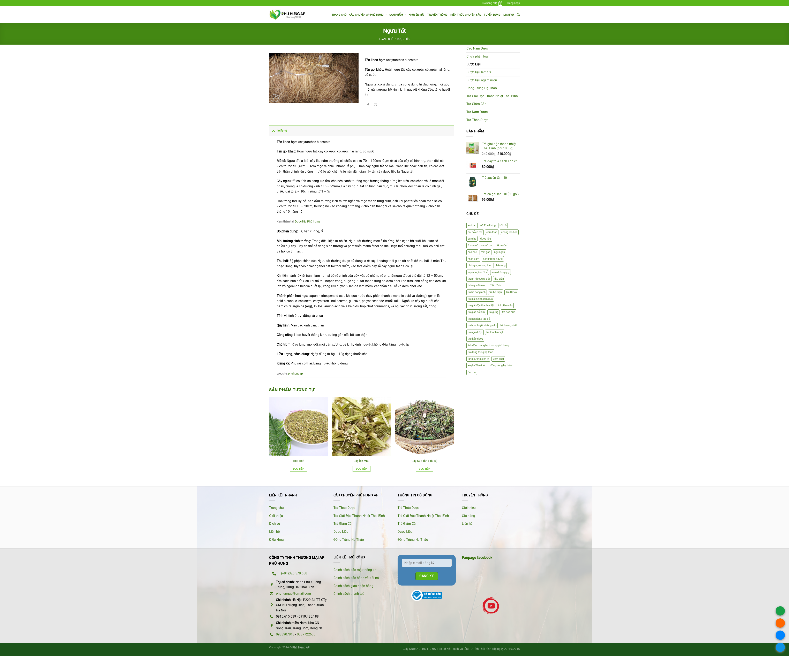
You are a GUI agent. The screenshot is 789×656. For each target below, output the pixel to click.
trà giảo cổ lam (476, 312)
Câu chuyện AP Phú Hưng (366, 14)
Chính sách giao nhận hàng (353, 586)
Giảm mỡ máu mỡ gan (480, 245)
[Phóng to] (275, 98)
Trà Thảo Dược (477, 120)
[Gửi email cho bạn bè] (375, 105)
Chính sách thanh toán (349, 594)
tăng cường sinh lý (478, 358)
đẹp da (472, 372)
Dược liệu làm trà (478, 72)
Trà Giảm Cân (476, 104)
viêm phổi (498, 358)
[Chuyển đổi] (273, 130)
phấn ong (500, 265)
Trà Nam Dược (477, 112)
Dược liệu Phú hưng (307, 221)
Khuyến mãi (417, 14)
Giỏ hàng (468, 516)
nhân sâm (473, 258)
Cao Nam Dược (477, 48)
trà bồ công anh (477, 292)
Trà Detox (511, 292)
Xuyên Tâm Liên (477, 365)
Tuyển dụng (492, 14)
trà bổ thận (495, 292)
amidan (472, 225)
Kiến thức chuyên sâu (465, 14)
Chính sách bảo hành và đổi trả (356, 578)
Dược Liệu (403, 38)
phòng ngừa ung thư (479, 265)
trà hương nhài (508, 325)
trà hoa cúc (508, 312)
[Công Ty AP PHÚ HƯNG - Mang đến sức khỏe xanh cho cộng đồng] (287, 14)
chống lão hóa (509, 232)
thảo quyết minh (477, 285)
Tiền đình (495, 285)
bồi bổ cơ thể (475, 232)
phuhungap (295, 373)
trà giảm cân (505, 305)
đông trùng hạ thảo (501, 365)
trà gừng (493, 312)
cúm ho (472, 238)
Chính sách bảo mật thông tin (354, 570)
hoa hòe (472, 252)
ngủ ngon (499, 252)
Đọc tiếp (298, 468)
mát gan (485, 252)
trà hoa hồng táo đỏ (479, 318)
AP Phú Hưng (488, 225)
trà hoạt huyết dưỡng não (482, 325)
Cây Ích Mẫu (361, 461)
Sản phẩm (396, 14)
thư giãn (499, 278)
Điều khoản (277, 540)
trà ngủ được (475, 332)
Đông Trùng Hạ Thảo (481, 88)
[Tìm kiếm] (518, 14)
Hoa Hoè (298, 461)
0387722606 (306, 634)
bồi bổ (502, 225)
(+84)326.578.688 (294, 573)
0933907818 (285, 634)
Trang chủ (339, 14)
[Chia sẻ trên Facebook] (368, 105)
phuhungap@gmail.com (293, 593)
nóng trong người (493, 258)
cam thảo (491, 232)
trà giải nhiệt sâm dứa (480, 298)
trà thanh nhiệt (494, 332)
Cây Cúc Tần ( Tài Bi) (424, 461)
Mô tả (282, 131)
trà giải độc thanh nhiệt (481, 305)
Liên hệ (274, 532)
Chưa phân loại (477, 56)
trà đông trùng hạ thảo (480, 352)
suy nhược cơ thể (478, 272)
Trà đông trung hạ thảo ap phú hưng (488, 345)
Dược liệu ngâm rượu (481, 80)
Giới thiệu (276, 516)
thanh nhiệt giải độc (479, 278)
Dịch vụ (508, 14)
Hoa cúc (502, 245)
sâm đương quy (500, 272)
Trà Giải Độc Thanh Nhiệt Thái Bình (492, 96)
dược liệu (485, 238)
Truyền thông (437, 14)
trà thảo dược (475, 338)
